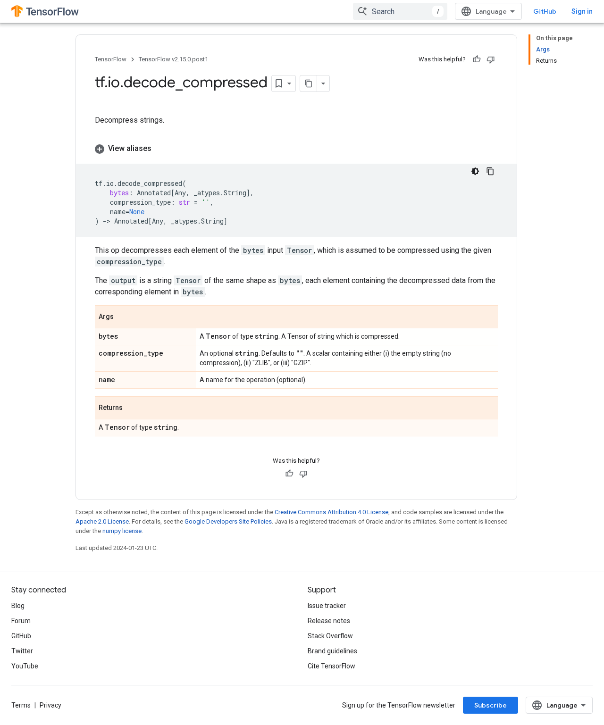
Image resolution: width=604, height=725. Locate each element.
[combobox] (400, 11)
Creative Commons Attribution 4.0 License (331, 512)
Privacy (50, 705)
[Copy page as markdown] (308, 83)
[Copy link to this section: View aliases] (160, 148)
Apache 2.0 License (102, 521)
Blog (18, 605)
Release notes (329, 621)
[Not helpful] (491, 59)
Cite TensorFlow (331, 666)
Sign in (582, 11)
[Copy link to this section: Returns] (132, 408)
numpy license (122, 530)
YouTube (24, 666)
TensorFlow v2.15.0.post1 (173, 59)
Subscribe (490, 705)
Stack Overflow (330, 636)
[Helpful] (477, 59)
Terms (21, 705)
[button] (296, 148)
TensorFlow (110, 59)
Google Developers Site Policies (228, 521)
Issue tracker (327, 605)
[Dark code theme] (475, 171)
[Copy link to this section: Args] (123, 317)
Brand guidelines (332, 651)
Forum (21, 621)
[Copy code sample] (490, 171)
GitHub (544, 11)
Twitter (22, 651)
